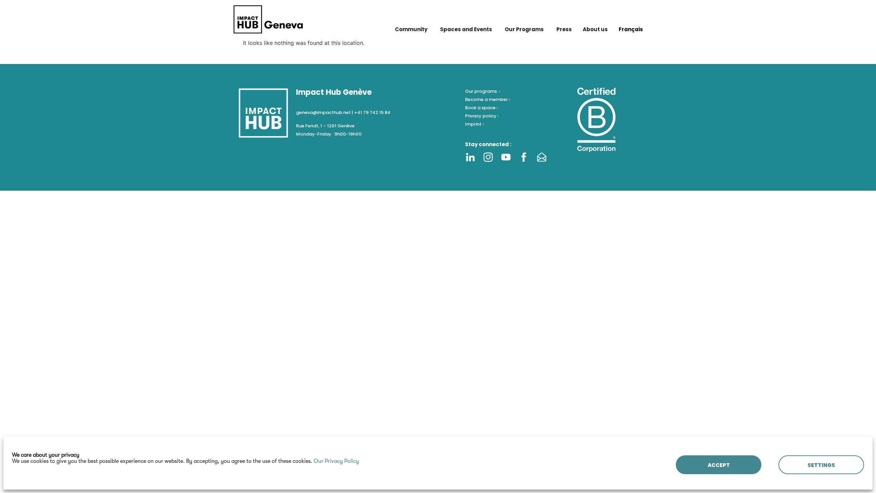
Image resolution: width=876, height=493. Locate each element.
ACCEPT (719, 465)
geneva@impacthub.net (323, 112)
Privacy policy (481, 116)
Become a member (487, 99)
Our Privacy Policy (336, 461)
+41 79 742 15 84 (372, 112)
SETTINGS (821, 465)
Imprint (473, 124)
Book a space (481, 107)
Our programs (481, 91)
